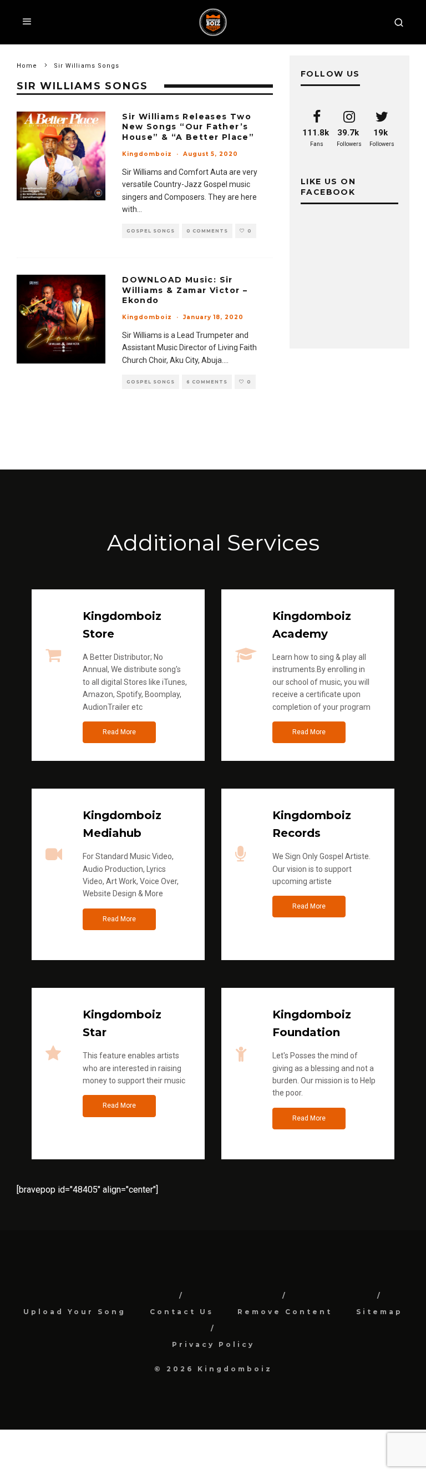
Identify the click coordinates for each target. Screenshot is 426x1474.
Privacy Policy (213, 1344)
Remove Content (284, 1312)
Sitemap (379, 1312)
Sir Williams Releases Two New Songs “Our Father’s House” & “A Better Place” (188, 127)
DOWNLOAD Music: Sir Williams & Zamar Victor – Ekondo (184, 290)
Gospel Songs (150, 231)
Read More (119, 732)
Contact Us (182, 1312)
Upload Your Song (74, 1312)
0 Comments (207, 231)
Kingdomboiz (147, 154)
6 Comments (206, 382)
